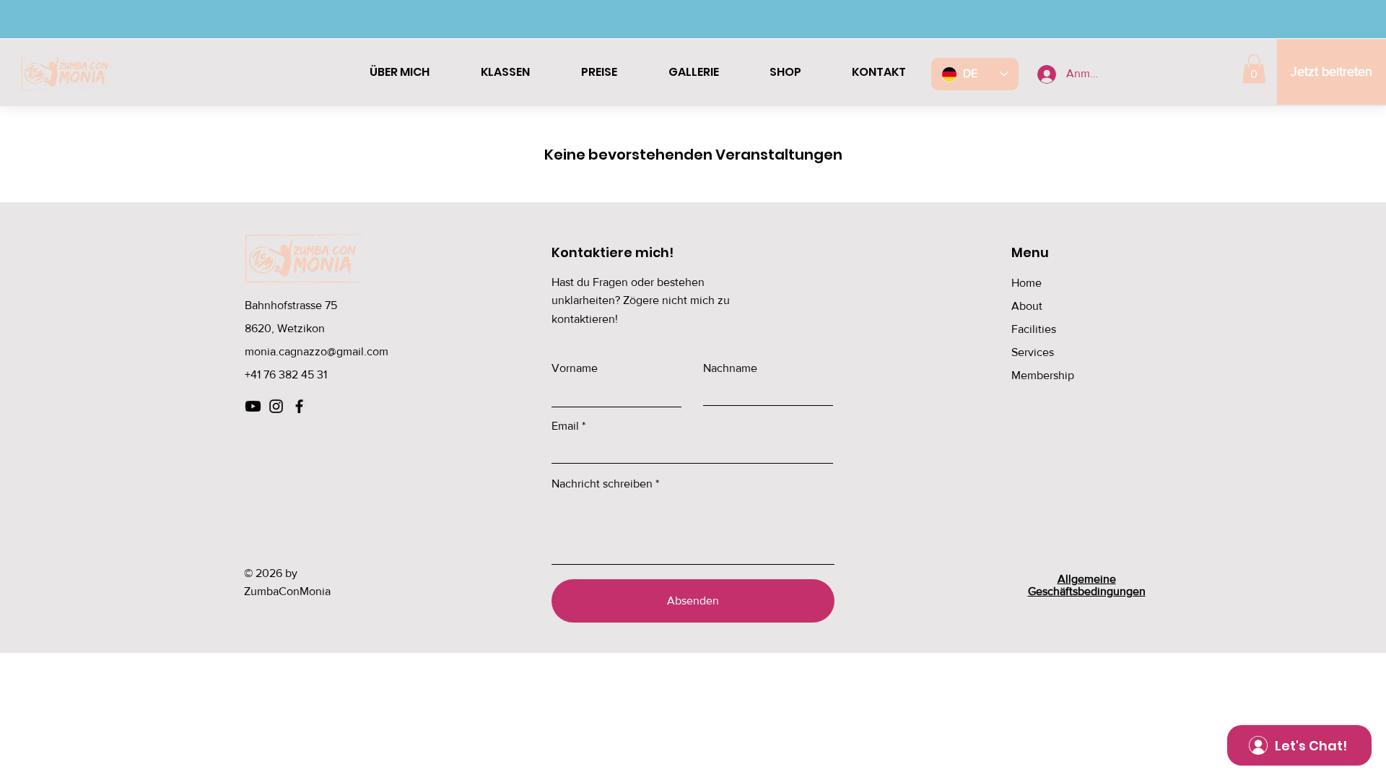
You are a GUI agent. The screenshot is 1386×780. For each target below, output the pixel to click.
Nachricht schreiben (602, 484)
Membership (1042, 375)
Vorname (575, 368)
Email (565, 426)
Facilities (1033, 329)
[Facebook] (299, 406)
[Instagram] (276, 406)
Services (1032, 352)
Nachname (730, 368)
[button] (1254, 69)
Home (1026, 283)
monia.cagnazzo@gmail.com (316, 351)
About (1026, 306)
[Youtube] (253, 406)
